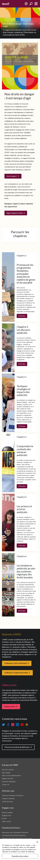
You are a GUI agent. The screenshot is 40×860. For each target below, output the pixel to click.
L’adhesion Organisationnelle (16, 673)
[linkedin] (17, 724)
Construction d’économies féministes (14, 835)
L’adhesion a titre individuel (15, 663)
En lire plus (21, 316)
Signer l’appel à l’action (15, 213)
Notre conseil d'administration (11, 775)
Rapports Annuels (7, 778)
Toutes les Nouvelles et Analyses (12, 795)
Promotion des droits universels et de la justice (17, 838)
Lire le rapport (12, 176)
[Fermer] (37, 841)
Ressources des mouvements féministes (15, 832)
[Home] (5, 3)
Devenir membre (7, 812)
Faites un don (9, 706)
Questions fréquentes (9, 781)
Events (4, 818)
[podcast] (26, 724)
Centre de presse (7, 801)
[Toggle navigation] (36, 4)
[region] (20, 849)
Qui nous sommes (8, 770)
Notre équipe (6, 773)
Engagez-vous (6, 815)
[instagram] (12, 724)
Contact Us (5, 784)
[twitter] (3, 724)
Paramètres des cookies (20, 856)
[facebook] (8, 724)
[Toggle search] (31, 4)
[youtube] (22, 724)
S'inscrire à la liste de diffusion (17, 747)
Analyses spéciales (8, 798)
